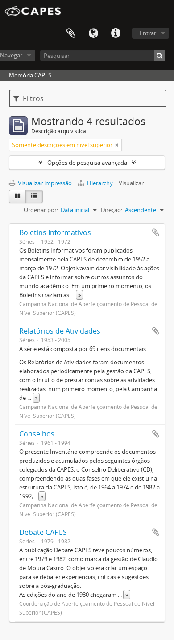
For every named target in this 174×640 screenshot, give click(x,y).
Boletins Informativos (55, 232)
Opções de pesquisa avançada (87, 163)
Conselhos (36, 434)
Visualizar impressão (44, 183)
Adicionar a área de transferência (155, 232)
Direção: (111, 210)
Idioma (93, 33)
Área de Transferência (71, 33)
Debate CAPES (43, 532)
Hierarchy (100, 183)
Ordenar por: (41, 210)
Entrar (148, 33)
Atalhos (115, 33)
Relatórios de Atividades (59, 331)
